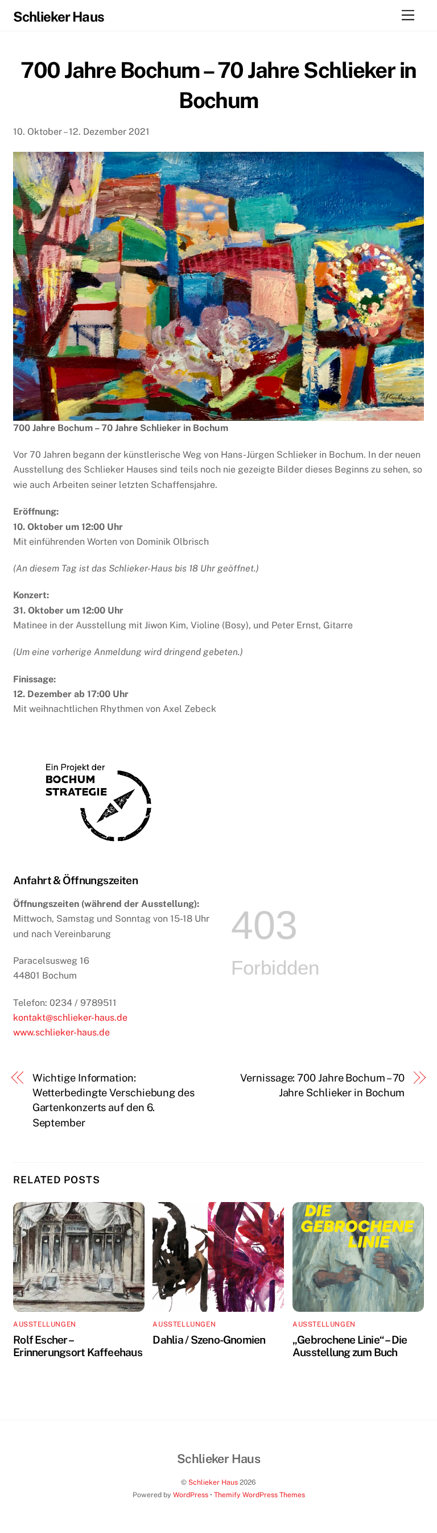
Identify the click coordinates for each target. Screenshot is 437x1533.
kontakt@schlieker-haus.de (70, 1017)
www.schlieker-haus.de (61, 1032)
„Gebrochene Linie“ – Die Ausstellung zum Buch (349, 1345)
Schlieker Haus (213, 1482)
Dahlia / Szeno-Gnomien (208, 1339)
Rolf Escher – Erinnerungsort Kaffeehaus (77, 1345)
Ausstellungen (44, 1324)
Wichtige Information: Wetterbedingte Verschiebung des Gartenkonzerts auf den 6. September (113, 1100)
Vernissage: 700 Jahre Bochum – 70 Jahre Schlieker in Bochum (322, 1085)
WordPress (190, 1494)
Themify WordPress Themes (259, 1494)
